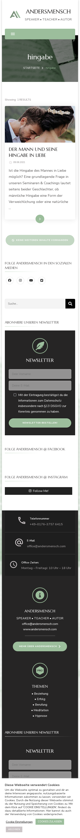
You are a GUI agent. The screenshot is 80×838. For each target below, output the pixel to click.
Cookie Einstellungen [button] (19, 822)
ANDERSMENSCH (48, 11)
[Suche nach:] (35, 303)
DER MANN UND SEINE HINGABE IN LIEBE (33, 152)
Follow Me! (40, 491)
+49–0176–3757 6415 (46, 524)
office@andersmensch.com (46, 546)
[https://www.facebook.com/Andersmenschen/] (10, 280)
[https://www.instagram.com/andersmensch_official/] (20, 280)
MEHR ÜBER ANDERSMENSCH (38, 646)
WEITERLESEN (32, 218)
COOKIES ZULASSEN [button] (50, 821)
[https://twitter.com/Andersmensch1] (42, 280)
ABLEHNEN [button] (14, 829)
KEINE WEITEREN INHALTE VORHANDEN (42, 240)
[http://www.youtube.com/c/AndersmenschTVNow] (31, 280)
